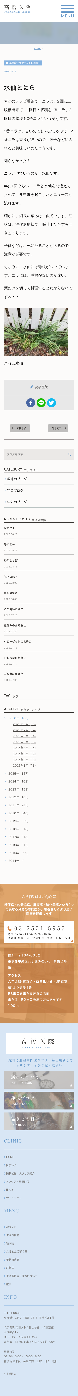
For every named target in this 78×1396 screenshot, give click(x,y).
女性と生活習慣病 (16, 1251)
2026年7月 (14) (24, 730)
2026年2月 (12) (24, 759)
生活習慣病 (12, 1235)
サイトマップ (13, 1198)
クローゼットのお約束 (18, 641)
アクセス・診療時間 (17, 1181)
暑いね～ (9, 544)
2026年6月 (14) (24, 736)
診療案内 (11, 1227)
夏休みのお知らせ (15, 625)
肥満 (8, 1284)
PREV (21, 428)
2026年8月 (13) (24, 724)
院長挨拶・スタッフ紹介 (20, 1173)
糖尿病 (10, 1243)
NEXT (57, 428)
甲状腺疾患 (12, 1259)
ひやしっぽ (11, 560)
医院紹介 (11, 1165)
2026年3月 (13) (24, 753)
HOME (37, 48)
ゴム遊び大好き (13, 674)
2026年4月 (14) (24, 747)
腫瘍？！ (9, 528)
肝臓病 (10, 1267)
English (10, 1189)
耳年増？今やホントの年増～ (25, 63)
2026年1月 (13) (24, 765)
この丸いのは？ (13, 609)
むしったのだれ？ (15, 658)
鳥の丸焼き (11, 593)
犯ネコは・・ (12, 576)
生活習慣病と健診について (21, 1276)
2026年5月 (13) (24, 742)
